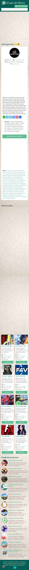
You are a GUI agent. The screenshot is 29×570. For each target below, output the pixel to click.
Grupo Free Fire (6, 180)
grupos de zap (22, 188)
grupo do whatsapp (18, 178)
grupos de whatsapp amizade (10, 188)
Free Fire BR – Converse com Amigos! (21, 346)
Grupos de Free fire (19, 60)
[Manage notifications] (3, 566)
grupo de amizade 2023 (13, 174)
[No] (27, 565)
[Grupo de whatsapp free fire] (7, 339)
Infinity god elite (16, 190)
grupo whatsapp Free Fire (15, 183)
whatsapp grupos (10, 198)
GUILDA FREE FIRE (20, 376)
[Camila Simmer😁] (21, 430)
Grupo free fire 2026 (21, 406)
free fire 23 (9, 170)
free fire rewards (16, 172)
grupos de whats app (15, 185)
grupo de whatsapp (13, 177)
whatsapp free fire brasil (14, 196)
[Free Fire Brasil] (7, 430)
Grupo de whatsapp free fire (7, 346)
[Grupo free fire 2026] (21, 400)
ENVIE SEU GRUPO (22, 6)
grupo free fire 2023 (16, 180)
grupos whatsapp (6, 190)
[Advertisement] (14, 27)
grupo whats (16, 182)
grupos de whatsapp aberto (15, 187)
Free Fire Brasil (6, 436)
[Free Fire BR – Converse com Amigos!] (21, 339)
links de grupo (10, 193)
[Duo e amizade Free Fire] (7, 400)
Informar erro (15, 64)
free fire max (15, 170)
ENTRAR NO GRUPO (15, 136)
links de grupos (18, 193)
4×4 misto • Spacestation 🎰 (7, 376)
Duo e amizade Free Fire (7, 406)
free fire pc (8, 172)
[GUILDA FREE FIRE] (21, 369)
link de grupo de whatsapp (13, 191)
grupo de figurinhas (13, 175)
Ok (15, 567)
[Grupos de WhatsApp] (13, 2)
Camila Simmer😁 (20, 436)
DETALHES (7, 362)
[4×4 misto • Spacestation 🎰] (7, 369)
